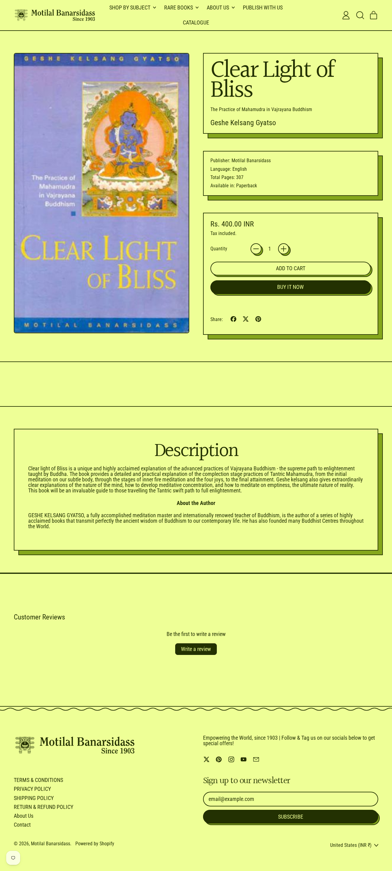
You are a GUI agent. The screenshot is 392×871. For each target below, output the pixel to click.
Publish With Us (263, 7)
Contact (22, 824)
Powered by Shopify (94, 844)
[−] (256, 248)
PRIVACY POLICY (32, 789)
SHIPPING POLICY (34, 798)
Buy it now (290, 287)
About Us (23, 816)
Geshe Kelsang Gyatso (243, 122)
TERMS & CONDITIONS (38, 780)
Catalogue (196, 22)
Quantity (218, 248)
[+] (283, 248)
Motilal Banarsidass (50, 844)
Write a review (196, 649)
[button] (360, 15)
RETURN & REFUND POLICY (43, 807)
